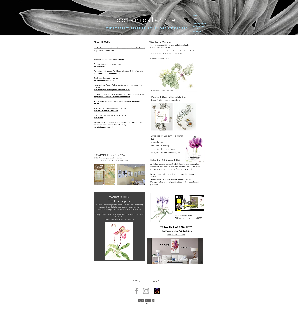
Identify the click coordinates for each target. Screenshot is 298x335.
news (195, 18)
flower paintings (198, 21)
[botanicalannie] (146, 291)
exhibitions (197, 29)
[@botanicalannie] (136, 291)
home (195, 15)
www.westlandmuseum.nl (159, 58)
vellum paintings (198, 26)
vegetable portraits (200, 23)
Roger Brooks (102, 214)
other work (197, 31)
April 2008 (134, 214)
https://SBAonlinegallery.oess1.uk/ (165, 100)
